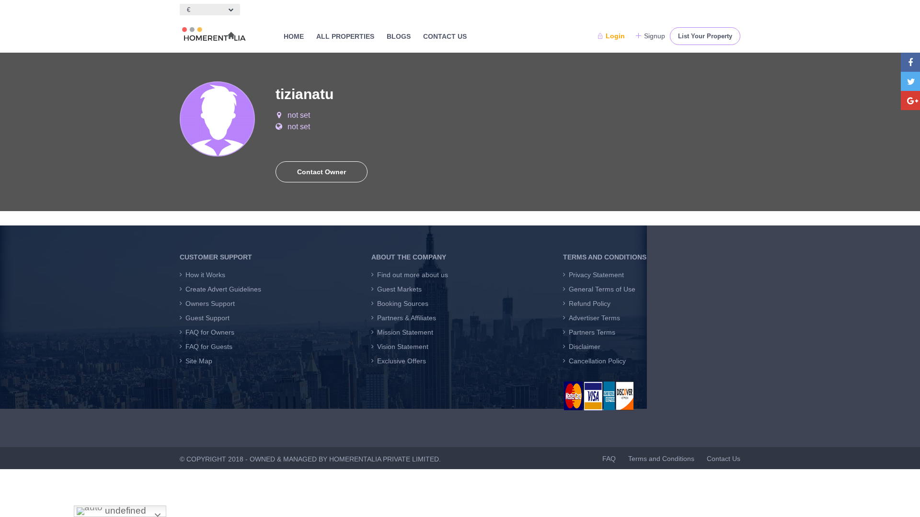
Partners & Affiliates (406, 318)
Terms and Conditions (661, 458)
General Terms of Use (602, 289)
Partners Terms (592, 332)
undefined (124, 511)
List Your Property (705, 36)
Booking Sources (402, 303)
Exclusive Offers (401, 361)
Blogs (399, 36)
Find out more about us (412, 275)
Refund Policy (589, 303)
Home (294, 36)
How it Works (205, 275)
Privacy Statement (596, 275)
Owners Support (210, 303)
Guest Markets (399, 289)
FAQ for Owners (209, 332)
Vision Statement (402, 346)
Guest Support (207, 318)
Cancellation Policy (597, 361)
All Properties (345, 36)
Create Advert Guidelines (223, 289)
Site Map (198, 361)
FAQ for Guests (208, 346)
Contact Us (445, 36)
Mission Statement (405, 332)
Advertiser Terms (594, 318)
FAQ (609, 458)
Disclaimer (584, 346)
